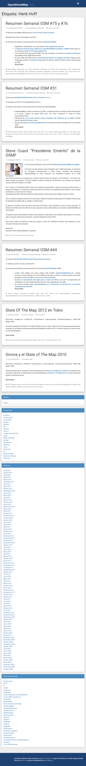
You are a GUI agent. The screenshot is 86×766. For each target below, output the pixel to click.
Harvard (31, 293)
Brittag (14, 69)
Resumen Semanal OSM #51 (31, 88)
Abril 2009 (6, 655)
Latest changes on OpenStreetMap (15, 695)
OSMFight (6, 722)
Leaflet (50, 132)
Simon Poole (30, 74)
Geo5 (69, 69)
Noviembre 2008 (9, 667)
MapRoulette (7, 701)
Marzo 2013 (7, 556)
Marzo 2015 (7, 513)
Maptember (47, 71)
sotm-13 (40, 74)
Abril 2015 (6, 511)
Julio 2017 (7, 484)
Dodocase (44, 69)
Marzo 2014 (7, 529)
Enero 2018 (7, 479)
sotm (36, 74)
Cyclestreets (24, 293)
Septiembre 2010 (9, 617)
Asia (8, 340)
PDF (78, 71)
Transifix (52, 74)
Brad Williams (48, 760)
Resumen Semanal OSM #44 (31, 249)
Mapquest (41, 384)
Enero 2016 (7, 504)
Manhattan (39, 71)
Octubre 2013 (8, 540)
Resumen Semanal (38, 28)
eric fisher (51, 69)
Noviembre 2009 (9, 640)
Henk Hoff (9, 71)
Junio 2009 (7, 651)
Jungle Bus (7, 690)
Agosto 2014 (7, 520)
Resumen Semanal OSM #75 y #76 (37, 23)
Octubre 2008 (8, 669)
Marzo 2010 (7, 631)
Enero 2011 (7, 610)
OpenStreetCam (8, 710)
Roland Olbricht (10, 74)
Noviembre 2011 (9, 592)
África (10, 293)
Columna (6, 415)
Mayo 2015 (7, 509)
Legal (32, 160)
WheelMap (9, 136)
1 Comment (41, 315)
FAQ (4, 426)
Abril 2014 (6, 527)
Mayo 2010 (7, 626)
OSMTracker (7, 728)
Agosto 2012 (7, 572)
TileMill (37, 296)
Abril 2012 (6, 581)
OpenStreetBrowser (10, 708)
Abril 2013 (6, 554)
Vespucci (59, 74)
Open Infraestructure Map (12, 704)
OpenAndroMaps (64, 293)
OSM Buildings (8, 713)
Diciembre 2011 (8, 590)
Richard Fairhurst (28, 296)
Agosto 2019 (7, 473)
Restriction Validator (10, 731)
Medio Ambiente (9, 438)
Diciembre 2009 (8, 637)
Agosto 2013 (7, 545)
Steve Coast (29, 235)
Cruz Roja (29, 69)
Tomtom (42, 296)
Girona (19, 384)
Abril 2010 (6, 628)
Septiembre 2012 (9, 570)
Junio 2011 (7, 601)
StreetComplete (8, 733)
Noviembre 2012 (9, 565)
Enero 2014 (7, 534)
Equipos (6, 422)
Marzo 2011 (7, 606)
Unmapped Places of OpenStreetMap (16, 740)
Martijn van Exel (67, 132)
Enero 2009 (7, 662)
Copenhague (21, 69)
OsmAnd (6, 717)
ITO (46, 132)
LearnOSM (7, 699)
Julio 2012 (7, 574)
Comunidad (7, 420)
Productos (7, 449)
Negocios (6, 445)
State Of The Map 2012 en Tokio (34, 310)
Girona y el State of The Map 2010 (36, 354)
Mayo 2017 (7, 486)
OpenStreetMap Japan (29, 340)
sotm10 (29, 387)
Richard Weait (28, 134)
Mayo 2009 (7, 653)
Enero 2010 (7, 635)
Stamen (46, 74)
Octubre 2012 (8, 567)
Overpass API (63, 71)
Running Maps (39, 134)
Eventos (25, 315)
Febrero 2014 (8, 531)
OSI (79, 384)
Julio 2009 (7, 649)
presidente (21, 235)
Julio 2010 (7, 622)
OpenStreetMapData (12, 296)
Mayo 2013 (7, 552)
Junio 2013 (7, 549)
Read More (19, 64)
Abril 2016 (6, 497)
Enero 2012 (7, 588)
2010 (8, 384)
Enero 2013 (7, 561)
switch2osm (7, 735)
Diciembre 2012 (8, 563)
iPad (15, 71)
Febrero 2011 (8, 608)
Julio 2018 (7, 475)
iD (4, 686)
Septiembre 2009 (9, 644)
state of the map (37, 387)
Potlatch (19, 387)
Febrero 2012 (8, 585)
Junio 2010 (7, 624)
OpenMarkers (75, 293)
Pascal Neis (72, 71)
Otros (5, 447)
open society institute (52, 384)
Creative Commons (45, 758)
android (16, 293)
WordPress (23, 760)
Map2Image (57, 132)
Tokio (59, 340)
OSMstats (6, 726)
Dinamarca (36, 69)
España (13, 384)
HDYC (5, 683)
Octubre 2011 (8, 594)
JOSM (5, 688)
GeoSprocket (76, 69)
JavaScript (20, 71)
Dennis (47, 97)
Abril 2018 (6, 477)
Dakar (20, 132)
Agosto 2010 (7, 619)
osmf (78, 132)
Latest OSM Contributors (12, 697)
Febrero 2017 (8, 488)
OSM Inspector (8, 715)
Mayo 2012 (7, 579)
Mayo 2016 (7, 495)
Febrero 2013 (8, 558)
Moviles (25, 254)
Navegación (7, 442)
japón (19, 340)
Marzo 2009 (7, 658)
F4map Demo (8, 681)
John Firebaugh (30, 71)
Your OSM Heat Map (10, 744)
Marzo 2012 (7, 583)
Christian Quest (12, 132)
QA (4, 451)
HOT (42, 132)
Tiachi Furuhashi (51, 340)
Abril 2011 (6, 603)
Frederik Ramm (28, 132)
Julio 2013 (7, 547)
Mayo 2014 (7, 525)
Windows (65, 74)
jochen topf (53, 293)
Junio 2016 (7, 493)
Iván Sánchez (33, 384)
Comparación (8, 417)
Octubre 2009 (8, 642)
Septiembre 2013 (9, 543)
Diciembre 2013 (8, 536)
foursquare (63, 69)
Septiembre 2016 (9, 491)
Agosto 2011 (7, 597)
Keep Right (7, 692)
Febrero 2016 (8, 502)
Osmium (55, 71)
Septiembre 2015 (9, 506)
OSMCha (6, 719)
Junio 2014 (7, 522)
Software (6, 458)
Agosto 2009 (7, 646)
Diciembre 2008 (8, 664)
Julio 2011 (7, 599)
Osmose (6, 724)
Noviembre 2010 (9, 615)
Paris (21, 296)
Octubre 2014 (8, 518)
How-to (6, 431)
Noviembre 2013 (9, 538)
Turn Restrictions (9, 737)
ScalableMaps (20, 74)
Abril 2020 (6, 470)
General (29, 28)
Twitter (48, 296)
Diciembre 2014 (8, 515)
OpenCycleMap (8, 706)
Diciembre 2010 (8, 612)
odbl (74, 132)
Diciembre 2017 (8, 482)
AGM (9, 69)
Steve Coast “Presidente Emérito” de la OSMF (43, 153)
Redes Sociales (8, 454)
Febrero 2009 (8, 660)
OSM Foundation (11, 387)
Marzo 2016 (7, 500)
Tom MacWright (75, 134)
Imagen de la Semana (10, 433)
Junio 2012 (7, 576)
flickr (57, 69)
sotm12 (60, 134)
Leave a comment (53, 28)
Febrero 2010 (8, 633)
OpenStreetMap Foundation (68, 384)
